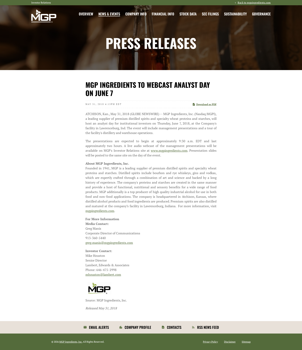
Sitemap (246, 342)
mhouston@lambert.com (103, 274)
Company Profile (138, 327)
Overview (86, 13)
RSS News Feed (208, 327)
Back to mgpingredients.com (254, 2)
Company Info (136, 13)
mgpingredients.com (99, 211)
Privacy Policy (210, 342)
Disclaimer (230, 342)
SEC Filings (210, 13)
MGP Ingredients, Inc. (70, 341)
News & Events (109, 13)
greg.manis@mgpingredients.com (109, 243)
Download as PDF (206, 104)
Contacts (174, 327)
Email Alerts (99, 327)
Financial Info (163, 13)
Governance (261, 13)
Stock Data (188, 13)
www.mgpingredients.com (169, 150)
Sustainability (235, 13)
